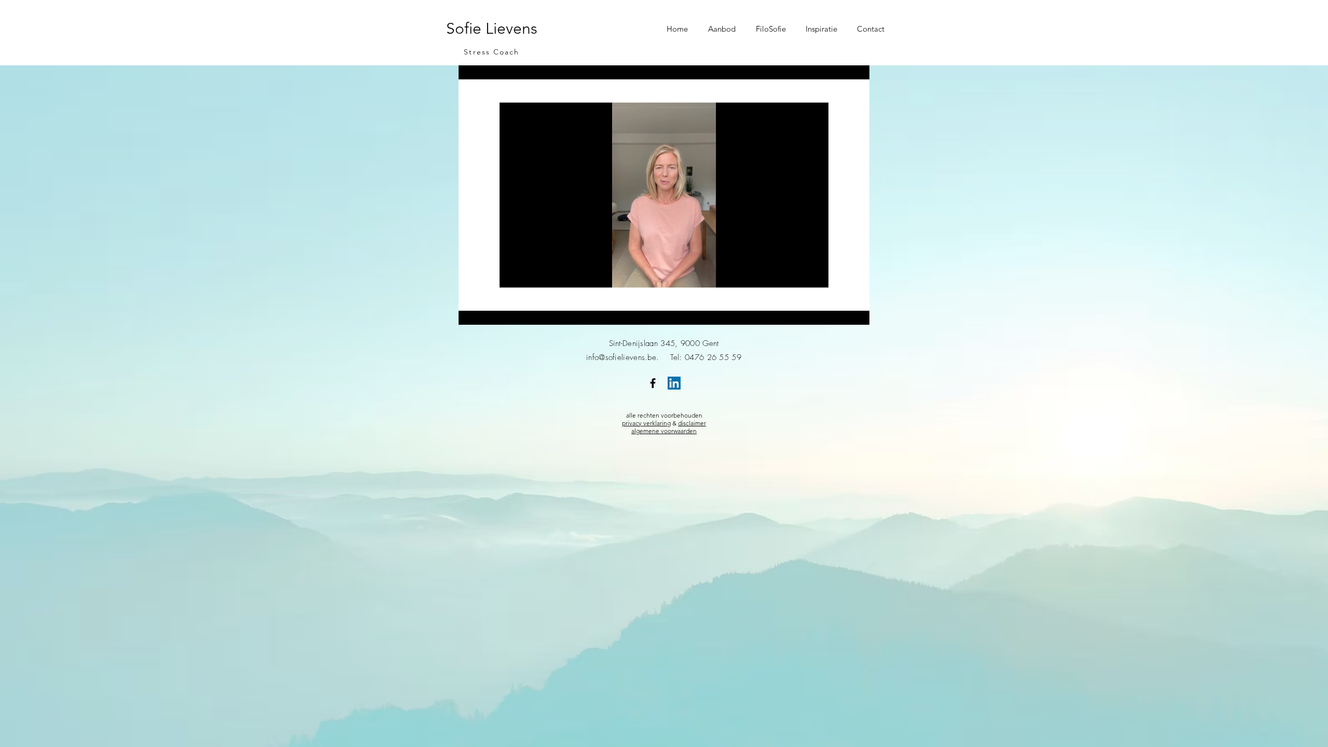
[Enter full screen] (855, 310)
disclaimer (692, 423)
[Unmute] (489, 310)
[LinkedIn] (674, 383)
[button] (724, 29)
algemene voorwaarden (664, 431)
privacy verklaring (646, 423)
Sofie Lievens (491, 28)
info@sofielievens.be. (628, 357)
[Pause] (472, 310)
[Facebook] (652, 383)
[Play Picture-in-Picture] (838, 310)
